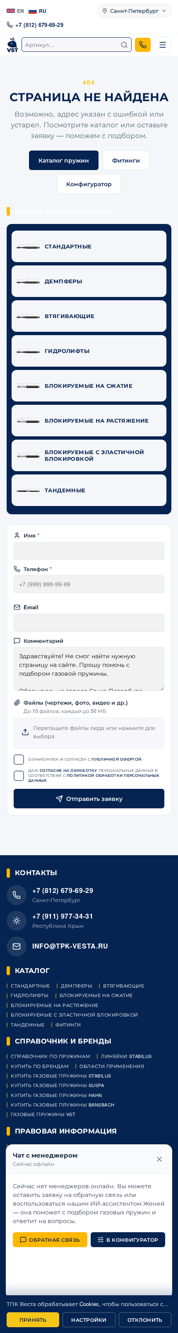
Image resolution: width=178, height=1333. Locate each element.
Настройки (88, 1319)
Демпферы (76, 986)
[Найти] (124, 44)
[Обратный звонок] (143, 45)
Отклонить (144, 1319)
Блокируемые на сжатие (96, 995)
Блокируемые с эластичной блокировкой (74, 1015)
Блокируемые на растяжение (55, 1005)
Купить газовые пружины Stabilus (61, 1076)
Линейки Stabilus (126, 1056)
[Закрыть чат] (159, 1159)
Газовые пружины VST (43, 1114)
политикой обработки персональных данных (93, 778)
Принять (33, 1319)
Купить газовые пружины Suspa (57, 1085)
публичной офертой (116, 759)
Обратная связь (54, 1239)
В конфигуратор (132, 1239)
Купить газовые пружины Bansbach (63, 1105)
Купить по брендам (40, 1066)
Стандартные (30, 986)
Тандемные (28, 1025)
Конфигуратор (89, 184)
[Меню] (162, 45)
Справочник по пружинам (50, 1056)
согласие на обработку (68, 770)
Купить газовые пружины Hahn (56, 1095)
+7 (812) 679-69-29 (39, 25)
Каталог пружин (63, 160)
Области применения (111, 1066)
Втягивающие (123, 986)
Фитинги (126, 160)
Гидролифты (30, 995)
